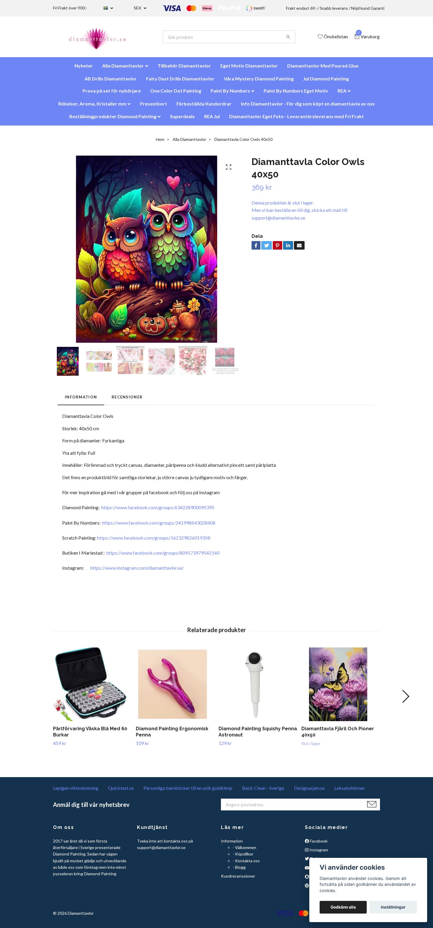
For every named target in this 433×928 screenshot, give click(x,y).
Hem (160, 142)
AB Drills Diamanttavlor (111, 81)
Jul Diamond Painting (326, 81)
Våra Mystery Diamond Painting (259, 81)
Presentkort (153, 106)
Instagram (318, 852)
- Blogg (239, 870)
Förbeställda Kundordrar (204, 106)
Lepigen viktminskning (75, 791)
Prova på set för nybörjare (111, 93)
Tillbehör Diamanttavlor (184, 68)
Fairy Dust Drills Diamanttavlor (180, 81)
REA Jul (212, 119)
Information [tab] (81, 400)
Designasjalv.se (309, 791)
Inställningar (393, 907)
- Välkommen (244, 850)
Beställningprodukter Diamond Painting (112, 119)
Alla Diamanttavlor (123, 68)
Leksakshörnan (349, 791)
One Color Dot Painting (175, 93)
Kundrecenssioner (238, 878)
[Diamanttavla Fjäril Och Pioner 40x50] (340, 687)
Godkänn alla (343, 907)
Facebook (318, 843)
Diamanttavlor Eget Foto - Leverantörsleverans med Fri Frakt (296, 119)
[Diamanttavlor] (102, 38)
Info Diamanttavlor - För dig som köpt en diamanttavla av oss (308, 106)
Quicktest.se (121, 791)
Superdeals (182, 119)
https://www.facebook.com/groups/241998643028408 (158, 525)
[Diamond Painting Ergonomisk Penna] (175, 687)
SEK (138, 7)
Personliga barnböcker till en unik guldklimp (187, 791)
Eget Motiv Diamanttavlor (249, 68)
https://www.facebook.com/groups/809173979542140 (162, 555)
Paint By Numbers (230, 93)
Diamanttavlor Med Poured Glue (322, 68)
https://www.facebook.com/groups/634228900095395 (157, 510)
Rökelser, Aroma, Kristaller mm (92, 106)
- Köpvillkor (243, 856)
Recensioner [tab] (127, 400)
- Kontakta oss (246, 863)
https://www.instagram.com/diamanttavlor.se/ (137, 570)
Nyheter (84, 68)
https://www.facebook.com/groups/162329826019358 (153, 540)
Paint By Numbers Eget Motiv (296, 93)
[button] (405, 699)
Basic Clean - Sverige (263, 791)
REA (342, 93)
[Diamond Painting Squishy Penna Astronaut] (258, 687)
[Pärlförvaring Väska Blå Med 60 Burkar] (92, 687)
